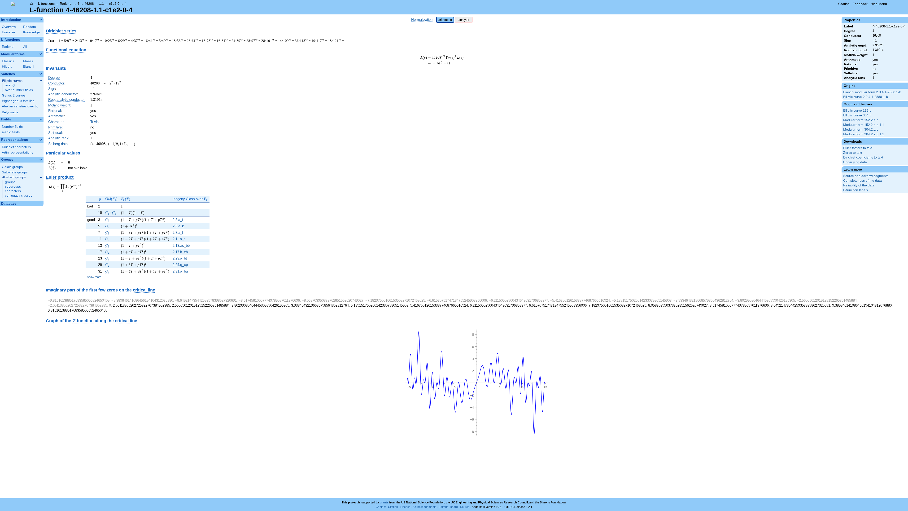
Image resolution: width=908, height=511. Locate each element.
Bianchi (28, 66)
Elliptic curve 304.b (857, 115)
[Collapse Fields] (41, 119)
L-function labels (855, 190)
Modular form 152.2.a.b (860, 120)
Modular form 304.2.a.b (860, 129)
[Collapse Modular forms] (41, 54)
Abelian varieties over (20, 106)
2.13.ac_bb (181, 245)
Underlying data (855, 162)
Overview (9, 27)
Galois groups (12, 167)
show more (94, 277)
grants (384, 502)
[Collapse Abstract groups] (41, 177)
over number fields (19, 90)
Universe (8, 32)
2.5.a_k (178, 226)
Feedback (860, 4)
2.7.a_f (178, 232)
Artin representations (17, 152)
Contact (381, 507)
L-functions (46, 3)
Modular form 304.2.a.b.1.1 (863, 134)
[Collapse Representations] (41, 140)
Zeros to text (852, 152)
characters (13, 191)
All (25, 46)
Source (464, 507)
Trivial (94, 122)
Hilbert (7, 66)
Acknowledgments (424, 507)
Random (29, 27)
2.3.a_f (178, 220)
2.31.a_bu (180, 271)
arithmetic (445, 20)
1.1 (101, 3)
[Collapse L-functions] (41, 39)
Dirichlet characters (16, 147)
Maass (28, 61)
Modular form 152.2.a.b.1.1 (863, 125)
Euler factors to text (857, 148)
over (10, 85)
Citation (844, 4)
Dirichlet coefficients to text (863, 157)
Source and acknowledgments (865, 176)
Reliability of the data (858, 185)
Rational (66, 3)
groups (10, 182)
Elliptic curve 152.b (857, 110)
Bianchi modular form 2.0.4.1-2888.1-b (872, 92)
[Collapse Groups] (41, 160)
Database (8, 203)
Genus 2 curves (14, 95)
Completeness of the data (862, 180)
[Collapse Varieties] (41, 74)
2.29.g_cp (180, 265)
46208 (89, 3)
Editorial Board (448, 507)
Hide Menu (879, 4)
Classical (8, 61)
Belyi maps (10, 112)
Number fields (12, 126)
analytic (463, 20)
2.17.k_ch (180, 252)
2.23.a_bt (180, 258)
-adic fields (11, 132)
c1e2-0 (114, 3)
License (405, 507)
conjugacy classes (18, 195)
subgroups (13, 186)
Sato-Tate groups (15, 172)
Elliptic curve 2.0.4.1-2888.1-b (865, 97)
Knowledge (31, 32)
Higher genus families (18, 101)
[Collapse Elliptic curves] (41, 81)
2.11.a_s (179, 239)
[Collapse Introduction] (41, 20)
